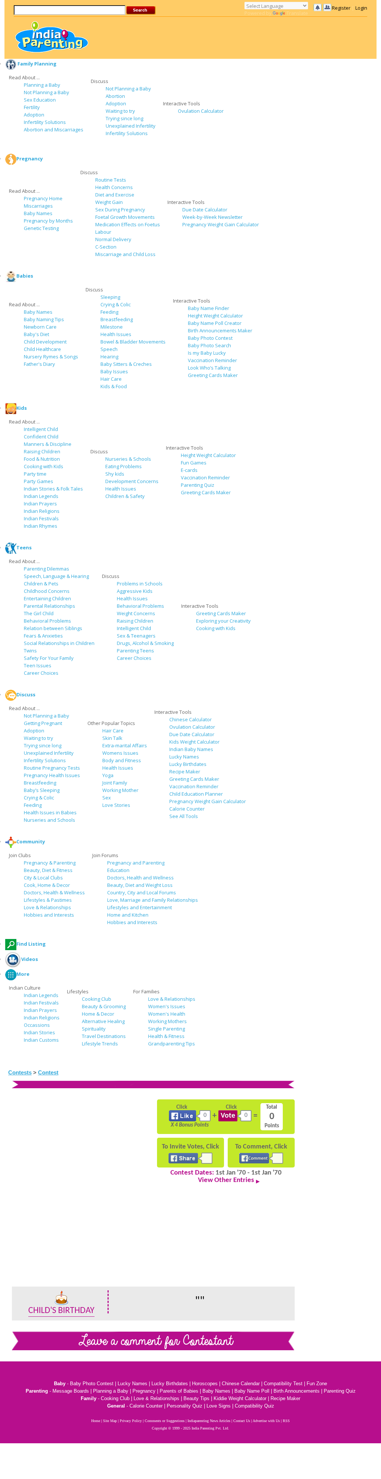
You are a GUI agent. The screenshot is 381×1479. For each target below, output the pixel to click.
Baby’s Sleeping (42, 790)
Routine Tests (110, 179)
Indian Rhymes (40, 526)
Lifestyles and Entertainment (139, 907)
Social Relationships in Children (59, 643)
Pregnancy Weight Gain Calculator (220, 224)
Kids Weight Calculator (194, 741)
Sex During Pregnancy (120, 209)
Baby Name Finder (208, 308)
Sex (106, 797)
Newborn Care (40, 326)
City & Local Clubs (43, 877)
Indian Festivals (41, 518)
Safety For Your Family (49, 658)
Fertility (32, 107)
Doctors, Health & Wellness (54, 892)
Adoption (34, 114)
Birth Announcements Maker (220, 330)
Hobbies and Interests (49, 914)
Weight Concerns (136, 613)
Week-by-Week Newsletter (212, 217)
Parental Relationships (49, 606)
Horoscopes (205, 1383)
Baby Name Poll (251, 1391)
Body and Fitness (121, 760)
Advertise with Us (266, 1421)
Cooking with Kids (43, 466)
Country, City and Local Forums (141, 892)
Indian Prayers (40, 503)
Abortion (115, 96)
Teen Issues (37, 665)
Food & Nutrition (42, 459)
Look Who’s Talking (209, 367)
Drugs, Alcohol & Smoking (145, 643)
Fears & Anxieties (43, 635)
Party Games (38, 481)
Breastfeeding (116, 319)
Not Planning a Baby (46, 92)
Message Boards (70, 1391)
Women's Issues (166, 1006)
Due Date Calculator (204, 209)
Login (361, 7)
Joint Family (114, 782)
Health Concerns (114, 187)
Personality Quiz (184, 1406)
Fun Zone (317, 1383)
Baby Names (38, 213)
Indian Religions (42, 511)
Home (95, 1421)
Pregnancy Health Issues (52, 775)
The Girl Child (39, 613)
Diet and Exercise (114, 194)
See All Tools (183, 816)
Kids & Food (113, 386)
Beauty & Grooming (104, 1006)
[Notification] (322, 7)
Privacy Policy (131, 1421)
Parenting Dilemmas (46, 568)
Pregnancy (144, 1391)
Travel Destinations (104, 1036)
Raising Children (42, 451)
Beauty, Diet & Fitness (48, 870)
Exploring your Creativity (223, 620)
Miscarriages (38, 205)
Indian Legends (41, 496)
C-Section (105, 246)
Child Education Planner (196, 793)
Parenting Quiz (197, 485)
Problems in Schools (140, 583)
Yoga (107, 775)
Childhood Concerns (47, 591)
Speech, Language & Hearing (56, 576)
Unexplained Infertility (131, 125)
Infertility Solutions (45, 122)
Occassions (37, 1025)
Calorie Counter (187, 808)
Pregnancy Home (43, 198)
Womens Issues (120, 753)
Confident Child (41, 436)
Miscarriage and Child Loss (125, 254)
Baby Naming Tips (44, 319)
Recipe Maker (184, 771)
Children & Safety (125, 496)
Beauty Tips (196, 1398)
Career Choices (41, 673)
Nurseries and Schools (49, 820)
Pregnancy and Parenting (135, 862)
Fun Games (193, 462)
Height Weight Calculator (215, 315)
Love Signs (218, 1406)
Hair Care (111, 379)
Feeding (109, 312)
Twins (30, 650)
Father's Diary (39, 364)
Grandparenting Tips (171, 1043)
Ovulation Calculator (201, 111)
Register (341, 7)
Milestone (111, 326)
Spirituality (94, 1028)
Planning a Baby (42, 85)
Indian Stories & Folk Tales (53, 488)
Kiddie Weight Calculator (240, 1398)
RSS (286, 1421)
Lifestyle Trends (100, 1043)
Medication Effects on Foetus (127, 224)
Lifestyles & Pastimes (48, 900)
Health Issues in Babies (50, 812)
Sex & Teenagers (136, 635)
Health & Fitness (166, 1036)
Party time (35, 473)
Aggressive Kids (135, 591)
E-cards (189, 470)
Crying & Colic (115, 304)
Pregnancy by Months (48, 220)
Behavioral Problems (47, 620)
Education (118, 870)
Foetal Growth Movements (125, 217)
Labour (103, 232)
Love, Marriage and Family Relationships (152, 900)
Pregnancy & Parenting (50, 862)
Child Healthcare (42, 349)
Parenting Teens (135, 650)
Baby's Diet (36, 334)
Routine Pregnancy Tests (52, 767)
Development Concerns (132, 481)
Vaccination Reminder (212, 360)
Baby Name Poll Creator (214, 323)
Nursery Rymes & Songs (51, 356)
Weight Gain (109, 202)
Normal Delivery (113, 239)
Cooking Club (96, 999)
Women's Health (166, 1013)
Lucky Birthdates (187, 764)
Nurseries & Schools (128, 459)
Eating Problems (123, 466)
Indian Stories (39, 1032)
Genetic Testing (41, 228)
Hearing (109, 356)
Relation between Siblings (53, 628)
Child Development (45, 341)
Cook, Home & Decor (47, 885)
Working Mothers (167, 1021)
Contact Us (241, 1421)
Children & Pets (41, 583)
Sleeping (110, 297)
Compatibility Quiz (254, 1406)
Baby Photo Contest (210, 338)
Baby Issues (114, 371)
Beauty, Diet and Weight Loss (140, 885)
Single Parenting (166, 1028)
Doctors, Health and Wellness (140, 877)
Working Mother (120, 790)
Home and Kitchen (127, 914)
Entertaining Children (47, 598)
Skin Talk (112, 738)
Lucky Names (184, 756)
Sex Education (40, 99)
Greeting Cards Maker (213, 375)
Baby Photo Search (209, 345)
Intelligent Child (41, 429)
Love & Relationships (47, 907)
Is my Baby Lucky (207, 352)
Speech (109, 349)
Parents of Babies (179, 1391)
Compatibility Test (283, 1383)
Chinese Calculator (190, 719)
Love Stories (116, 805)
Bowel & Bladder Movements (133, 341)
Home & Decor (98, 1013)
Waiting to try (120, 111)
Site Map (110, 1421)
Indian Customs (41, 1039)
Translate (297, 13)
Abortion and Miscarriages (53, 129)
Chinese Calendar (241, 1383)
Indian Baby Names (191, 749)
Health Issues (115, 334)
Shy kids (114, 473)
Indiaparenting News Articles (209, 1421)
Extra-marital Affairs (124, 745)
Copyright (159, 1428)
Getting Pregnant (43, 723)
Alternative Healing (103, 1021)
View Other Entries (226, 1180)
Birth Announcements (296, 1391)
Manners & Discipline (47, 444)
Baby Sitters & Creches (126, 364)
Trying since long (124, 118)
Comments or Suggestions (165, 1421)
